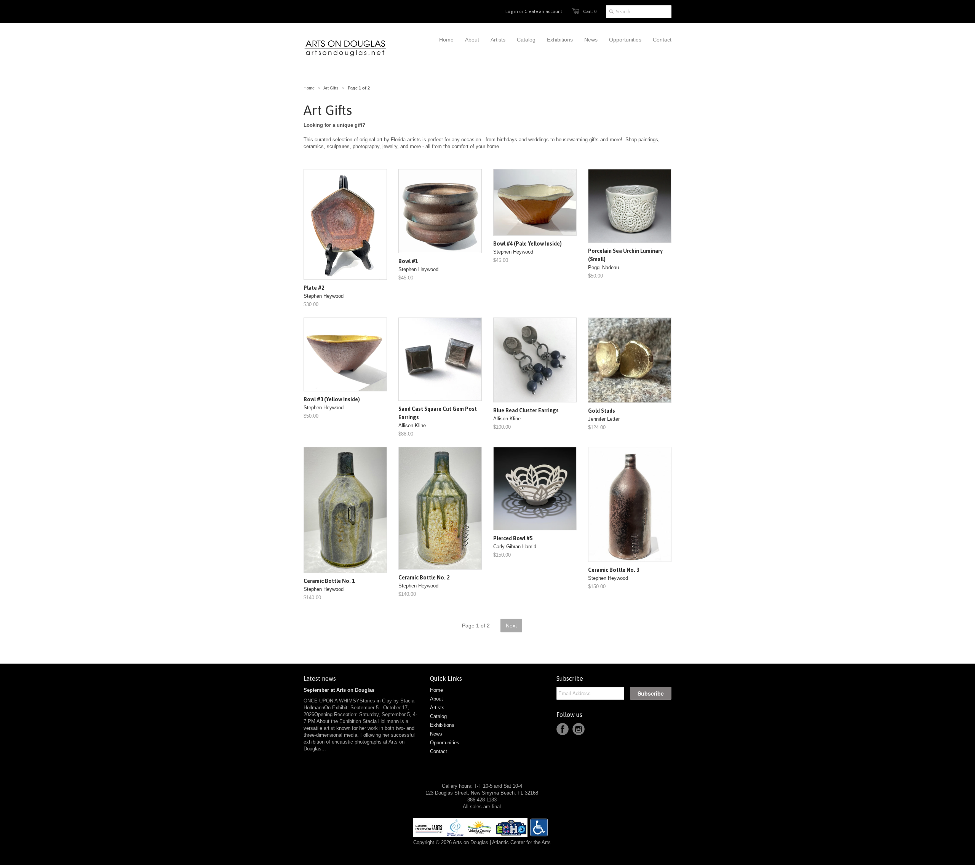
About (436, 699)
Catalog (438, 716)
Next (511, 625)
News (436, 734)
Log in (511, 11)
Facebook (562, 729)
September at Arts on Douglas (339, 690)
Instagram (578, 729)
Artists (437, 707)
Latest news (320, 678)
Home (436, 690)
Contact (438, 751)
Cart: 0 (589, 11)
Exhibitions (442, 725)
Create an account (543, 11)
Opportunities (444, 742)
